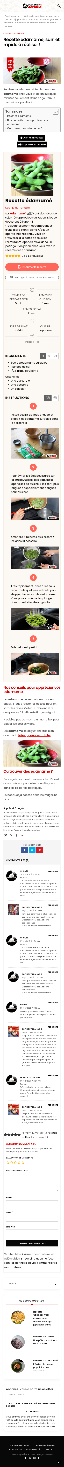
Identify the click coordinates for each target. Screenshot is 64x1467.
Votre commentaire (17, 1170)
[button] (6, 256)
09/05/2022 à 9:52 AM (32, 1032)
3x (55, 356)
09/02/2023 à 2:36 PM (32, 1110)
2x (48, 356)
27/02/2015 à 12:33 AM (32, 977)
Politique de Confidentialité (20, 1420)
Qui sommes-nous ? (20, 1445)
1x (43, 356)
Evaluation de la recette (19, 1158)
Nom (9, 1197)
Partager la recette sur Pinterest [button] (34, 277)
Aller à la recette (33, 137)
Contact (50, 1449)
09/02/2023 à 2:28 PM (30, 1081)
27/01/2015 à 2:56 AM (30, 941)
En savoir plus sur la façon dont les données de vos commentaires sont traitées (30, 1263)
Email (9, 1212)
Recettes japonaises (13, 33)
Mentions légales (45, 1445)
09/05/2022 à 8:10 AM (30, 1008)
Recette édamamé (19, 116)
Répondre (53, 871)
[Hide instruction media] (55, 398)
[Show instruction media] (47, 398)
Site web (10, 1227)
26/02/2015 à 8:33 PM (32, 910)
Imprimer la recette (33, 144)
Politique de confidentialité (24, 1449)
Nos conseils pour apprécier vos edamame (27, 122)
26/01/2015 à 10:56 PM (30, 874)
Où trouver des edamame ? (24, 128)
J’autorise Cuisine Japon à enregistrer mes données (30, 1404)
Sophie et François (17, 208)
